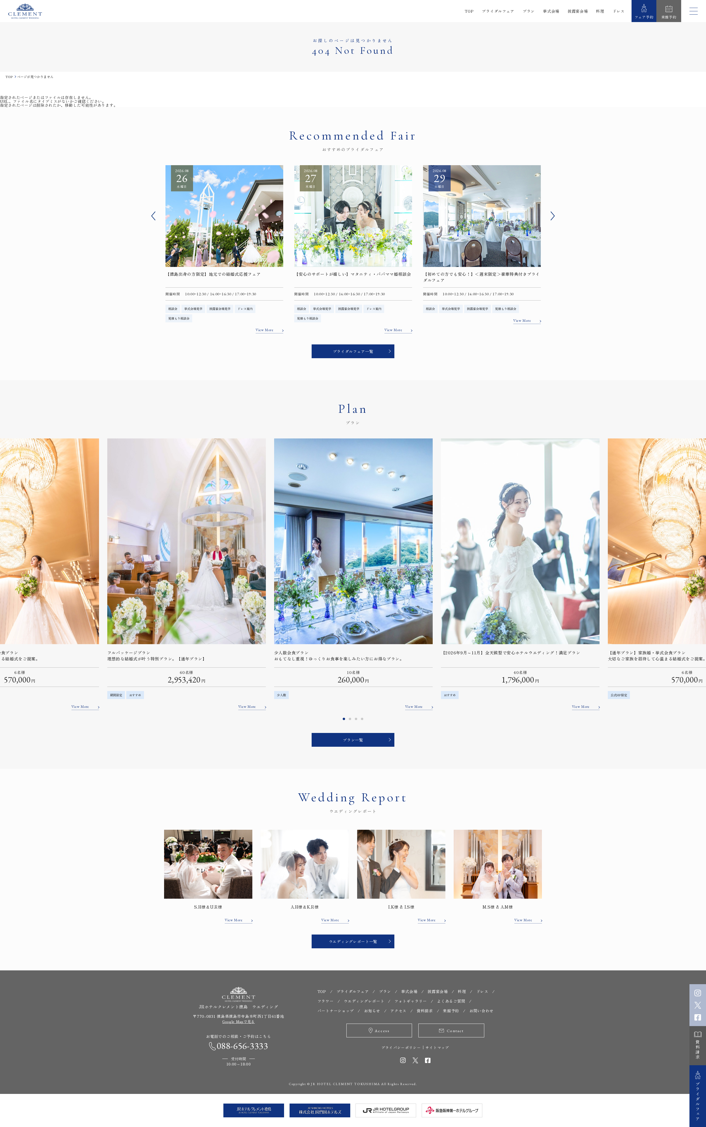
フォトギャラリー (410, 1001)
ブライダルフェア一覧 (353, 351)
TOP (469, 11)
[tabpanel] (353, 574)
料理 (600, 11)
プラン (529, 11)
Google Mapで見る (238, 1021)
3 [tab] (356, 719)
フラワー (325, 1001)
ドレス (619, 11)
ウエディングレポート (364, 1001)
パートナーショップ (335, 1010)
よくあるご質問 (451, 1001)
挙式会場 (551, 11)
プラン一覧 (353, 740)
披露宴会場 (578, 11)
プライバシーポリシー (401, 1047)
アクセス (398, 1010)
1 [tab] (344, 719)
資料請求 (698, 1050)
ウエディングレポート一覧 (353, 941)
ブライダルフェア (498, 11)
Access (382, 1030)
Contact (455, 1030)
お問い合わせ (481, 1010)
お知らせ (372, 1010)
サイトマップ (437, 1047)
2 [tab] (350, 719)
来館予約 (451, 1010)
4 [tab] (362, 719)
